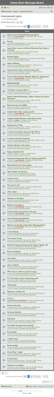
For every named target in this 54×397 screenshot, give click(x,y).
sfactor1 (17, 107)
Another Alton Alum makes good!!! (20, 112)
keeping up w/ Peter (15, 125)
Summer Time (12, 178)
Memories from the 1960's (17, 105)
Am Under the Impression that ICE (20, 325)
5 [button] (39, 26)
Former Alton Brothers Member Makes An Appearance (28, 77)
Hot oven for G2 (13, 185)
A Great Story (12, 359)
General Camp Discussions (21, 44)
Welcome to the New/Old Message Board (23, 35)
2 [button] (31, 26)
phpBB (20, 391)
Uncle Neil (18, 200)
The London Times (14, 238)
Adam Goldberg (13, 63)
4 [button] (36, 26)
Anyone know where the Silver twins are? (23, 70)
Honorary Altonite (14, 312)
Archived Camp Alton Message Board (24, 175)
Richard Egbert (13, 57)
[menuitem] (6, 7)
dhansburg (18, 52)
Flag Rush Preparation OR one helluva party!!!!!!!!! (26, 158)
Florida (10, 41)
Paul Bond (18, 180)
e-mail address (13, 232)
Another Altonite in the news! (18, 145)
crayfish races (12, 339)
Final (9, 298)
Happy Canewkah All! (15, 152)
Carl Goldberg (19, 65)
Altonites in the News (15, 198)
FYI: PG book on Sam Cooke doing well (22, 278)
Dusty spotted (12, 345)
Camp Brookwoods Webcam (18, 218)
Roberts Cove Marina (15, 205)
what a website (13, 265)
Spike (16, 153)
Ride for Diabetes (13, 252)
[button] (25, 26)
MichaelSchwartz (20, 43)
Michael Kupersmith (21, 58)
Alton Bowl (11, 258)
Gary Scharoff (19, 36)
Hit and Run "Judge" (15, 352)
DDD (16, 280)
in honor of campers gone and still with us (23, 132)
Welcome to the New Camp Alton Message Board (26, 225)
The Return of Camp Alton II (18, 90)
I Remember (12, 285)
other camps (12, 192)
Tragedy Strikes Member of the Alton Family (24, 118)
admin (17, 120)
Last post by (12, 300)
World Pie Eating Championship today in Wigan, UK (27, 245)
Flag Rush (11, 319)
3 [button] (34, 26)
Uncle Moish (19, 273)
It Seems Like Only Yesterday (18, 138)
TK (16, 173)
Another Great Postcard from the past (21, 212)
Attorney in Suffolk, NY (16, 292)
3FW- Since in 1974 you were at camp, (22, 272)
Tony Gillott (18, 240)
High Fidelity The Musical (17, 172)
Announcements (18, 38)
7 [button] (44, 26)
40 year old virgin (14, 305)
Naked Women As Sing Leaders (19, 165)
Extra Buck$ (11, 332)
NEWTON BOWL (13, 83)
